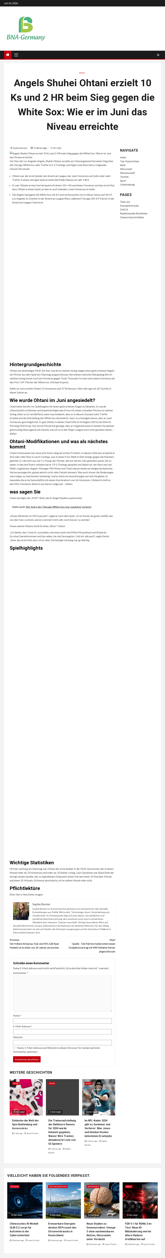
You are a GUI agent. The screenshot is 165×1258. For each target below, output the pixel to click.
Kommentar (20, 972)
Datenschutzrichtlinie (132, 217)
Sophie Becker (20, 148)
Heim (123, 157)
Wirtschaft (126, 168)
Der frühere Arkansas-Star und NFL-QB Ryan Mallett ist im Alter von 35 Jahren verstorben (34, 943)
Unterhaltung (127, 184)
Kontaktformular (129, 205)
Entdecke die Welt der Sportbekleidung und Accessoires (25, 1124)
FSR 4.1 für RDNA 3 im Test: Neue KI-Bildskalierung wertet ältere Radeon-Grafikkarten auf (138, 1231)
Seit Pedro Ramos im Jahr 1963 (71, 179)
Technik (124, 176)
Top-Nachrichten (129, 161)
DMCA (124, 209)
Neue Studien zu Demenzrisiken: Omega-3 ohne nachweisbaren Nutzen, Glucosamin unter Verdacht (101, 1231)
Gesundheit (93, 1186)
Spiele (129, 1186)
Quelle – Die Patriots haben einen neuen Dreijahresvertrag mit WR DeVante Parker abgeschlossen (92, 945)
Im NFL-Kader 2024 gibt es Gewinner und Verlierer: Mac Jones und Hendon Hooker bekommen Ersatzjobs (98, 1128)
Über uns (125, 201)
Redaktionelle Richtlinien (133, 213)
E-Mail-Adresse (22, 1026)
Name (17, 1015)
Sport (82, 73)
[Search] (158, 55)
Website (18, 1037)
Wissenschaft (127, 172)
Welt (123, 165)
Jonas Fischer (32, 1133)
